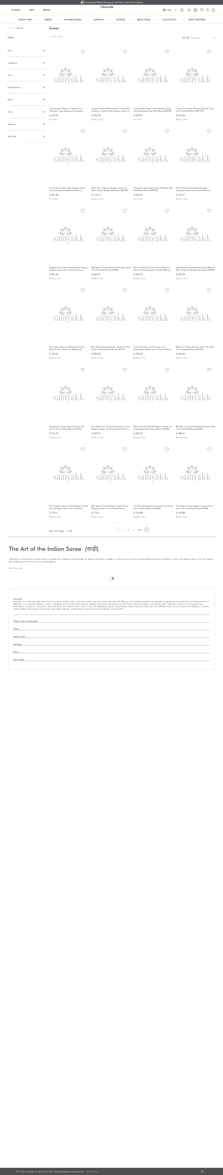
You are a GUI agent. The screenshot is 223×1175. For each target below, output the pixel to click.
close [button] (202, 1171)
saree (110, 559)
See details (92, 1171)
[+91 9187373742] (196, 10)
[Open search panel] (182, 10)
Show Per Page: (56, 531)
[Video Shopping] (189, 10)
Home (11, 28)
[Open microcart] (213, 10)
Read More (13, 568)
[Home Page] (111, 10)
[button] (207, 10)
